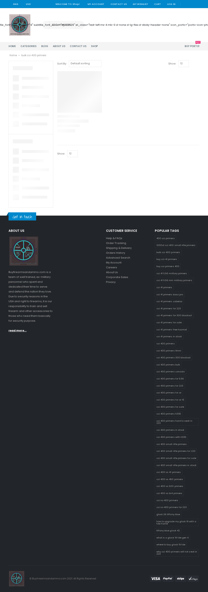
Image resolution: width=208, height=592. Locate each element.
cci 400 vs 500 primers (169, 486)
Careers (111, 267)
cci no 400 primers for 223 (171, 507)
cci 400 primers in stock (170, 430)
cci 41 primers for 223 (168, 308)
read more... (18, 330)
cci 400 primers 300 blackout (173, 357)
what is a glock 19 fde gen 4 (172, 537)
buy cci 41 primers (166, 259)
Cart (157, 4)
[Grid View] (193, 64)
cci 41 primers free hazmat (171, 329)
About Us (59, 46)
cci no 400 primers (167, 500)
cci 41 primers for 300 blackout (174, 315)
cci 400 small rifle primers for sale (176, 458)
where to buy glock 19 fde (170, 544)
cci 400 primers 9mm (168, 350)
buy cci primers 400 (167, 266)
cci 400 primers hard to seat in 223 (174, 422)
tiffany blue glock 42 (168, 530)
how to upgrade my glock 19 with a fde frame (176, 522)
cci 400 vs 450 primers (169, 479)
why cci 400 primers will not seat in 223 (176, 552)
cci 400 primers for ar (168, 392)
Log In (171, 4)
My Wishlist (140, 4)
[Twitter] (191, 4)
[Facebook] (185, 4)
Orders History (115, 253)
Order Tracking (116, 243)
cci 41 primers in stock (169, 336)
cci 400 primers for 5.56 (170, 378)
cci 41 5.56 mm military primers (174, 280)
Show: (172, 64)
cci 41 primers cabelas (169, 301)
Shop (94, 46)
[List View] (197, 64)
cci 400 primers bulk (168, 364)
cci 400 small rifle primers (171, 444)
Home (12, 46)
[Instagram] (196, 4)
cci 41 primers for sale (169, 322)
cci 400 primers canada (170, 371)
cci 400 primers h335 (168, 413)
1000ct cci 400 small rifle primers (175, 245)
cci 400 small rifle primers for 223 (175, 451)
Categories (29, 46)
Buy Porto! (192, 45)
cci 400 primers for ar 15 (170, 399)
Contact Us (118, 4)
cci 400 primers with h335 (171, 437)
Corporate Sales (117, 277)
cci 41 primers (164, 287)
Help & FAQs (114, 238)
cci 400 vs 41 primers (168, 472)
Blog (44, 46)
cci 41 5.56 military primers (171, 273)
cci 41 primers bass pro (169, 294)
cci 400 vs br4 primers (169, 493)
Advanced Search (118, 258)
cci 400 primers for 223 (169, 385)
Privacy (111, 282)
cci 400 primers (165, 343)
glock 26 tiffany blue (168, 514)
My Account (96, 4)
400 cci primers (165, 238)
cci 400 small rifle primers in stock (176, 465)
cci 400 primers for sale (170, 406)
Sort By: (62, 64)
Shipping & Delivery (119, 248)
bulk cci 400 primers (168, 252)
